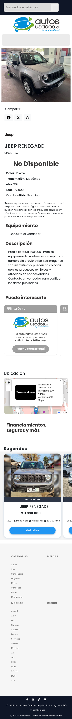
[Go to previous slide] (8, 75)
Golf (13, 657)
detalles (32, 530)
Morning (15, 648)
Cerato (14, 643)
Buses (14, 592)
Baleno (14, 634)
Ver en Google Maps (45, 398)
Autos (14, 564)
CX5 (13, 680)
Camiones (16, 587)
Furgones (15, 578)
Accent (14, 611)
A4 (12, 652)
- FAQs (64, 705)
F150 (13, 620)
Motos (14, 583)
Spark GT (15, 629)
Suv (13, 569)
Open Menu (55, 8)
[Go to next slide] (64, 75)
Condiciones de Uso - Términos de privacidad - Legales (33, 705)
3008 (13, 662)
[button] (36, 411)
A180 (13, 615)
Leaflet (63, 412)
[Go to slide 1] (35, 100)
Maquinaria (17, 597)
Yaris (13, 666)
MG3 (13, 676)
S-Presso (15, 639)
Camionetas (17, 574)
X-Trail (14, 671)
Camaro (15, 625)
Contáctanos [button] (39, 710)
